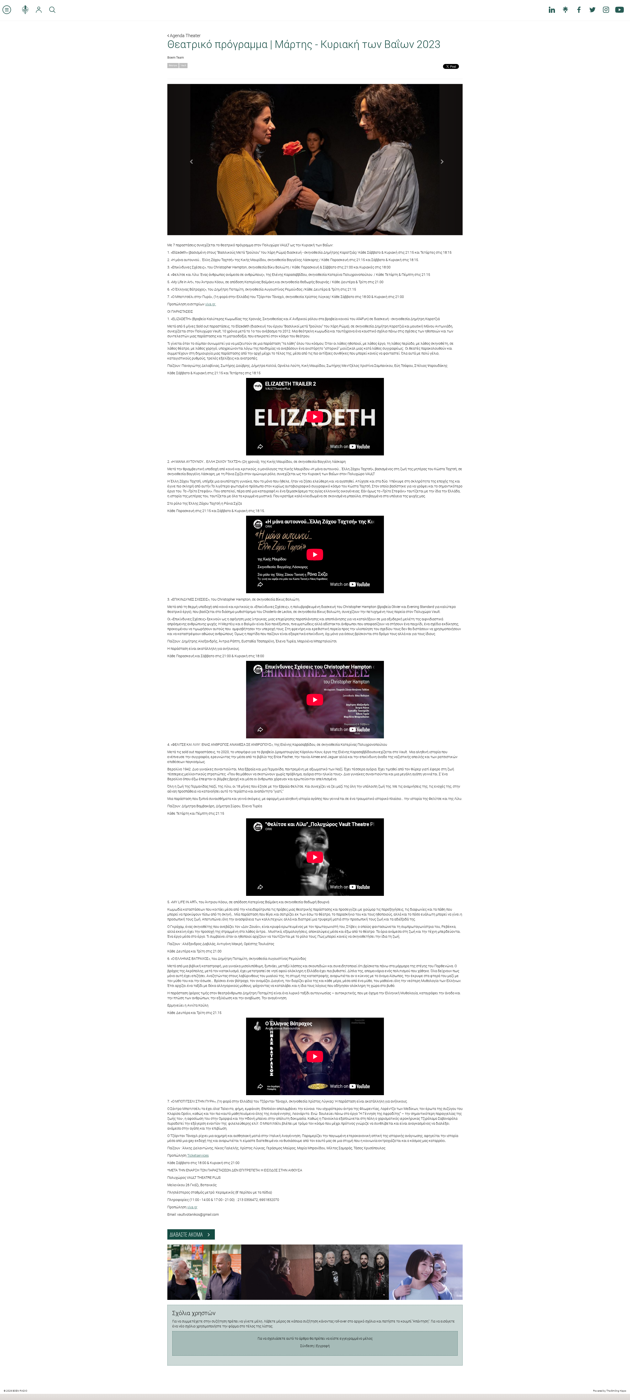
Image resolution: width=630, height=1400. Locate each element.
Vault (183, 65)
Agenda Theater (185, 35)
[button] (189, 159)
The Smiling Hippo (616, 1390)
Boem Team (175, 57)
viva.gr (210, 304)
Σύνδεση (307, 1345)
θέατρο (173, 65)
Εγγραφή (323, 1345)
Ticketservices (198, 1155)
